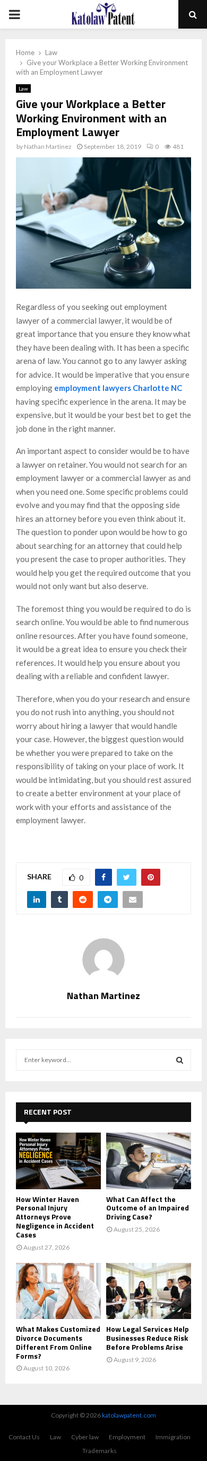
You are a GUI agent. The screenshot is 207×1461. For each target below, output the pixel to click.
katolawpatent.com (129, 1415)
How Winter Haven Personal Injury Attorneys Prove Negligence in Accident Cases (55, 1216)
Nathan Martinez (48, 146)
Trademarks (99, 1451)
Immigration (173, 1437)
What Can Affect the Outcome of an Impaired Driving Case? (147, 1208)
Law (23, 88)
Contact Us (24, 1437)
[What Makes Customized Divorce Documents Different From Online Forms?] (58, 1291)
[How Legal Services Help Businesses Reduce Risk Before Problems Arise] (148, 1291)
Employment (127, 1437)
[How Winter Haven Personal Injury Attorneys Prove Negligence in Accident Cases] (58, 1161)
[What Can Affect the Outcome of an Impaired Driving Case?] (148, 1161)
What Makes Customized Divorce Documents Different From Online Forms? (58, 1342)
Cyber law (85, 1437)
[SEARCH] (179, 1060)
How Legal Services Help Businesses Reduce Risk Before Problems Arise (147, 1337)
